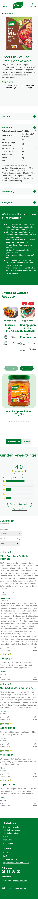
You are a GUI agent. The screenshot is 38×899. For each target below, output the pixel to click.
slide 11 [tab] (26, 421)
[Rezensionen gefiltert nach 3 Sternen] (19, 489)
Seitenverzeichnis (10, 859)
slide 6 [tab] (18, 421)
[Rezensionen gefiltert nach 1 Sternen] (19, 498)
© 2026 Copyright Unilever (16, 888)
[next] (31, 303)
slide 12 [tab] (28, 421)
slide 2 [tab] (11, 421)
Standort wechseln (20, 881)
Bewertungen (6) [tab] (13, 441)
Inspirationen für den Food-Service (16, 863)
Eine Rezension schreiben (19, 504)
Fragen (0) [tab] (26, 441)
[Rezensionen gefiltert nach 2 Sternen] (19, 494)
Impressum (7, 840)
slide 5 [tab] (16, 421)
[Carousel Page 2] (19, 355)
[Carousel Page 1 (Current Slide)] (18, 355)
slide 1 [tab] (9, 421)
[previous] (24, 303)
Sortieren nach (4, 529)
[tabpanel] (19, 627)
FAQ (5, 856)
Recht (5, 836)
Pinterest (3, 871)
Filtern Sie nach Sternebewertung (10, 539)
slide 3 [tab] (13, 421)
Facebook (8, 871)
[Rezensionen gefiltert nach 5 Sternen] (19, 481)
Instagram (13, 871)
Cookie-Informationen (11, 833)
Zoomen (32, 42)
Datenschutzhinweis (11, 827)
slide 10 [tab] (24, 421)
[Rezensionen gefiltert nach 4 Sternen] (19, 485)
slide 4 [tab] (14, 421)
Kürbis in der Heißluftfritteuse (13, 328)
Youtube (18, 871)
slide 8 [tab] (21, 421)
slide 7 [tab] (19, 421)
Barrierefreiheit (8, 843)
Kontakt (6, 853)
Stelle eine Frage (19, 509)
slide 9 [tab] (23, 421)
